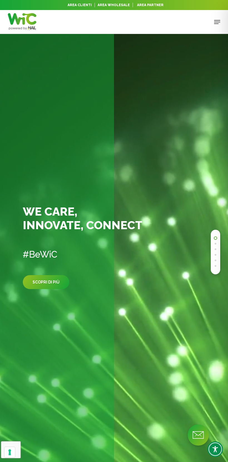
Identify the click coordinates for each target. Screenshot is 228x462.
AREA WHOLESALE (114, 5)
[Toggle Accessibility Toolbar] (215, 449)
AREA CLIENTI (80, 5)
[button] (217, 22)
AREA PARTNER (150, 5)
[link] (215, 238)
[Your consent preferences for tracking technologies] (9, 452)
